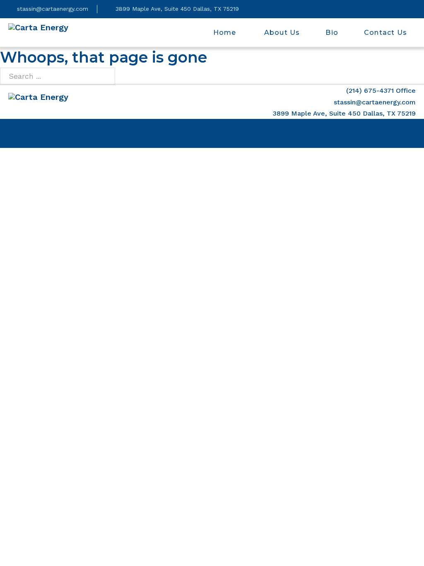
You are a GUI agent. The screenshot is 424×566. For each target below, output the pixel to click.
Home (224, 32)
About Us (281, 32)
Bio (331, 32)
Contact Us (385, 32)
